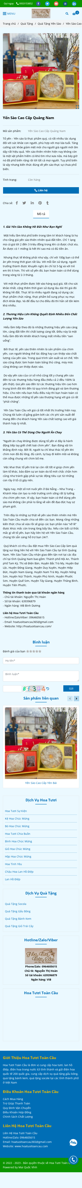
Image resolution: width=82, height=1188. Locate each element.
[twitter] (47, 3)
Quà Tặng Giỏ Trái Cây (19, 926)
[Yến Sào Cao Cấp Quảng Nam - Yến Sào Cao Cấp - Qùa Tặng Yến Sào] (41, 71)
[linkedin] (74, 3)
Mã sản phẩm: (12, 131)
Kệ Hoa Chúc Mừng (17, 818)
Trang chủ (9, 23)
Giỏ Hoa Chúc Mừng (17, 849)
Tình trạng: (10, 179)
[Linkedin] (32, 202)
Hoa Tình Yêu (13, 864)
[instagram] (65, 3)
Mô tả (41, 214)
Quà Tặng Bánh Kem (18, 918)
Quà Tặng (27, 23)
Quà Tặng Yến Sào (49, 23)
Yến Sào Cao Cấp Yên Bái (41, 783)
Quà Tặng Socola (15, 904)
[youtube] (56, 3)
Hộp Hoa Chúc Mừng (18, 856)
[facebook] (38, 3)
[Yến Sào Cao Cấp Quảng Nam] (41, 13)
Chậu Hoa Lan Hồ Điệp (19, 871)
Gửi (71, 688)
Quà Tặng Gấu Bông (18, 911)
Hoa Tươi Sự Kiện (16, 811)
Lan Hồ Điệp (12, 879)
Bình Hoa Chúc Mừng (18, 841)
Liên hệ (42, 190)
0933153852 (26, 3)
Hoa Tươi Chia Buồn (17, 833)
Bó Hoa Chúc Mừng (17, 826)
